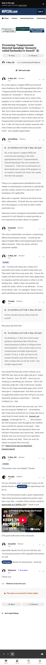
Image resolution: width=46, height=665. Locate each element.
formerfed (12, 228)
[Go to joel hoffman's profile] (3, 139)
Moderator (12, 570)
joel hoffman (13, 139)
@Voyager (7, 562)
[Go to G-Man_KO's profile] (3, 62)
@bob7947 (22, 486)
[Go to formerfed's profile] (3, 228)
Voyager (11, 301)
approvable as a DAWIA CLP (14, 504)
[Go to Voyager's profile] (3, 301)
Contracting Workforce (31, 62)
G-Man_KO (10, 62)
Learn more (4, 4)
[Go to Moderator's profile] (3, 571)
